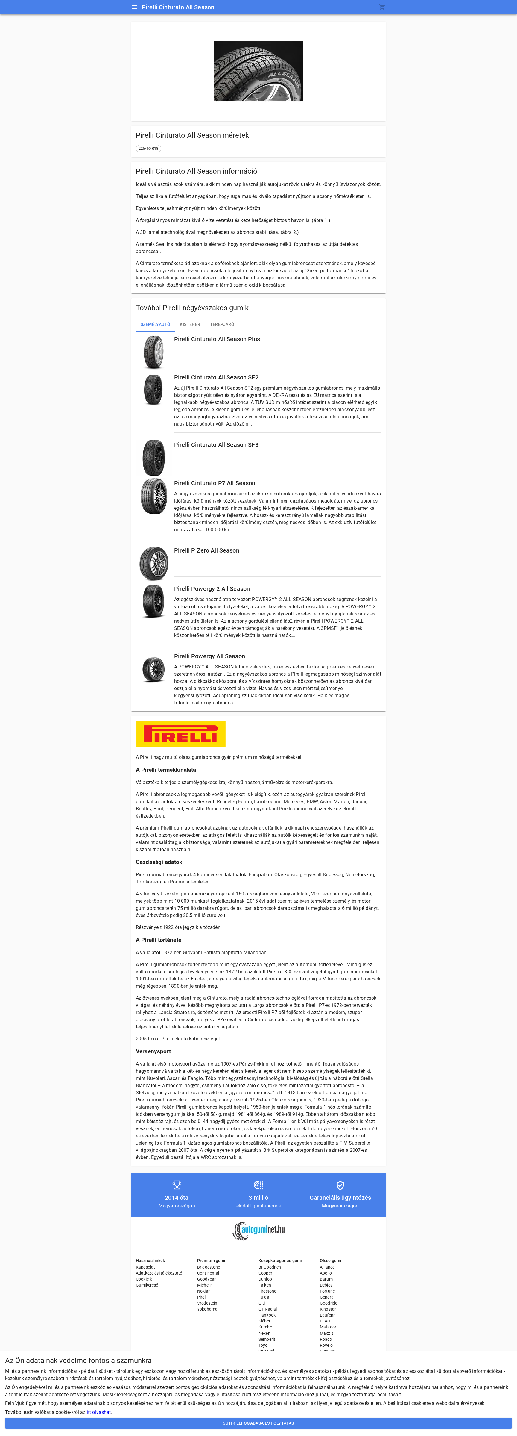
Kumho (265, 1327)
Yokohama (207, 1309)
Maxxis (326, 1333)
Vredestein (207, 1303)
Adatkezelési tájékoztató (159, 1273)
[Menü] (134, 7)
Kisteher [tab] (190, 324)
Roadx (326, 1339)
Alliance (327, 1267)
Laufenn (328, 1315)
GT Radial (267, 1309)
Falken (264, 1285)
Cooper (265, 1273)
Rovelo (326, 1345)
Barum (326, 1279)
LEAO (325, 1321)
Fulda (263, 1297)
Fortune (327, 1291)
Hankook (267, 1315)
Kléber (264, 1321)
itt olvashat (99, 1412)
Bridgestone (208, 1267)
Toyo (263, 1345)
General (327, 1297)
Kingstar (328, 1309)
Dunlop (265, 1279)
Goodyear (206, 1279)
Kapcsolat (145, 1267)
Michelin (205, 1285)
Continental (208, 1273)
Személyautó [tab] (155, 324)
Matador (328, 1327)
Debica (326, 1285)
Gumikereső (147, 1285)
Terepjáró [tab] (222, 324)
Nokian (204, 1291)
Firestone (267, 1291)
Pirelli (202, 1297)
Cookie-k (144, 1279)
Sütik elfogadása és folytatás (258, 1423)
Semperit (266, 1339)
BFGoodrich (269, 1267)
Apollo (326, 1273)
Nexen (264, 1333)
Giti (261, 1303)
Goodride (328, 1303)
